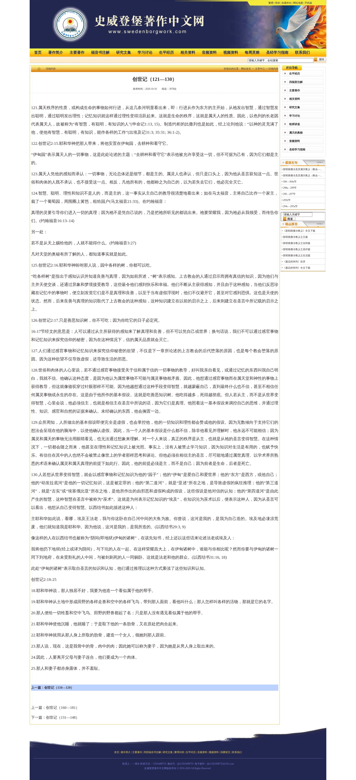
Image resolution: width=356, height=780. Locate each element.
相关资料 (187, 52)
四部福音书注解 (152, 752)
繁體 (270, 2)
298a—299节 (289, 187)
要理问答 (179, 752)
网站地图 (298, 2)
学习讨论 (145, 52)
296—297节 (289, 194)
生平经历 (166, 52)
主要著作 (77, 52)
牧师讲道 (294, 124)
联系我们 (302, 52)
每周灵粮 (252, 52)
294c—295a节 (290, 206)
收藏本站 (287, 2)
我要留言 (225, 752)
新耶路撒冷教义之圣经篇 (296, 249)
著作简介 (55, 52)
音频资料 (209, 52)
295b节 (286, 200)
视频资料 (230, 52)
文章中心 (260, 68)
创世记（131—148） (62, 717)
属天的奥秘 (296, 132)
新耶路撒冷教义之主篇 (295, 237)
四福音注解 (296, 82)
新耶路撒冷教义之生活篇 (296, 255)
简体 (277, 2)
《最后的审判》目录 (294, 261)
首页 (38, 52)
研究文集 (123, 52)
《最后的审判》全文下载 (296, 267)
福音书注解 (100, 52)
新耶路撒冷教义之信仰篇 (296, 243)
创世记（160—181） (62, 708)
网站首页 (246, 68)
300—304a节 (289, 181)
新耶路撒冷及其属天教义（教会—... (302, 169)
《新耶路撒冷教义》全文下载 (299, 230)
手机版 (308, 2)
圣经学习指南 (277, 52)
